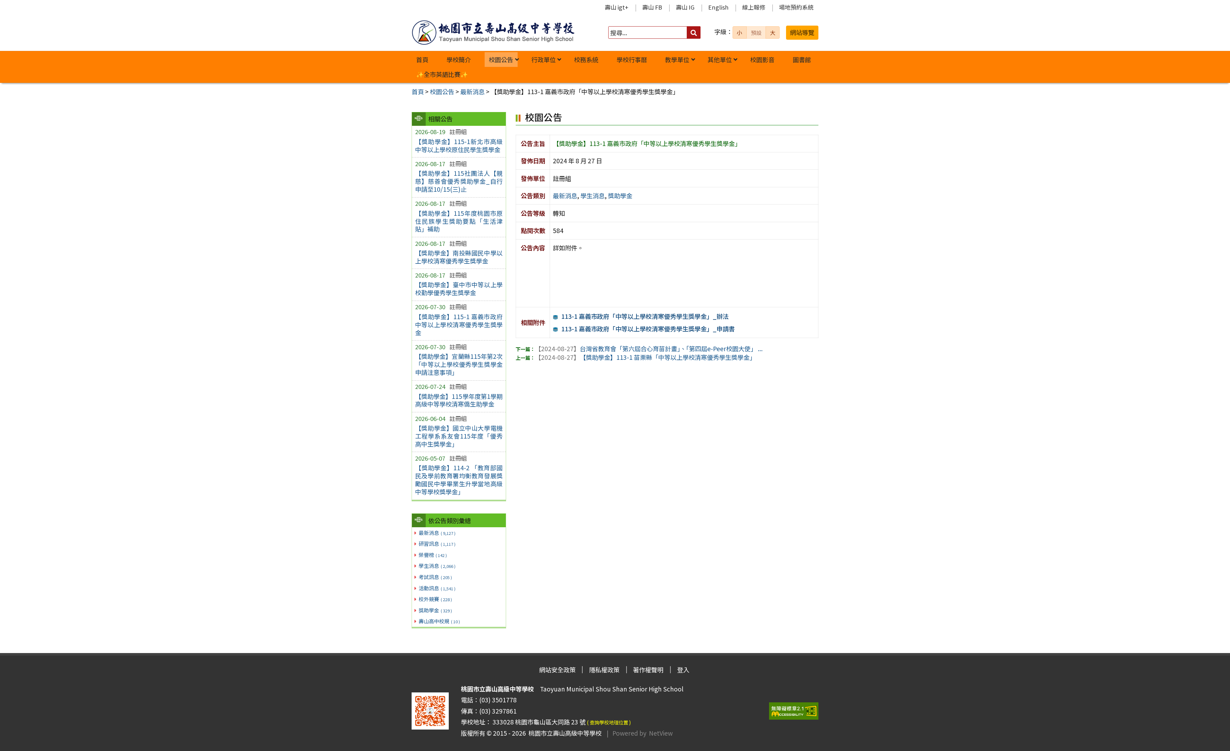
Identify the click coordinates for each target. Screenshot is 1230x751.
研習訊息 (437, 543)
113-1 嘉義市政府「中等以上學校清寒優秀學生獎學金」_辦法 (645, 316)
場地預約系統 (796, 7)
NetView (661, 733)
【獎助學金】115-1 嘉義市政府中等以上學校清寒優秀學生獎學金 (459, 324)
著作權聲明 (648, 669)
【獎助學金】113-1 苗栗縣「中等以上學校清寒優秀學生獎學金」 (645, 357)
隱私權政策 (604, 669)
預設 (756, 32)
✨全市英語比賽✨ (442, 74)
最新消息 (437, 533)
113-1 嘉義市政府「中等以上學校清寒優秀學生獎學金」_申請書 (648, 328)
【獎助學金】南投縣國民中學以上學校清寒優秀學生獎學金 (459, 256)
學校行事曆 (632, 59)
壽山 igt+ (616, 7)
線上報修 (753, 7)
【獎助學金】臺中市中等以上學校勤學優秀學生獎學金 (459, 288)
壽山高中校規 (439, 621)
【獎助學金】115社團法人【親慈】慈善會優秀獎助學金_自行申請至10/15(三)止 (459, 181)
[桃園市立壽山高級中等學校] (493, 32)
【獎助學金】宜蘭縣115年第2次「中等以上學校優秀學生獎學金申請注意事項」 (459, 364)
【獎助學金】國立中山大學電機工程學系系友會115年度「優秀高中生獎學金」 (459, 436)
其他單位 (720, 59)
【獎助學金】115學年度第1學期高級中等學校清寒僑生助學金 (459, 400)
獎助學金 (435, 610)
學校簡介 (459, 59)
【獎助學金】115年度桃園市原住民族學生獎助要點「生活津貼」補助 (459, 221)
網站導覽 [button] (802, 32)
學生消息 (437, 565)
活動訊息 (437, 588)
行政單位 (543, 59)
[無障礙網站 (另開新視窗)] (793, 711)
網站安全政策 (557, 669)
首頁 (422, 59)
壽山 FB (652, 7)
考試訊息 (435, 577)
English (718, 7)
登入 (683, 669)
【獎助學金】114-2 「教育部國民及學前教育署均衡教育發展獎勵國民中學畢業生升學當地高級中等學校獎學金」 (459, 479)
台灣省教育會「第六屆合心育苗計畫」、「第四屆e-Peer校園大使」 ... (649, 348)
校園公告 (501, 59)
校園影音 (762, 59)
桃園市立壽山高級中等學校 (564, 733)
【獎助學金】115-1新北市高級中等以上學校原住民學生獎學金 (459, 145)
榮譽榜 (433, 555)
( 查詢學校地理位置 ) (609, 722)
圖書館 (802, 59)
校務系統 (586, 59)
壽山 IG (685, 7)
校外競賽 (435, 599)
